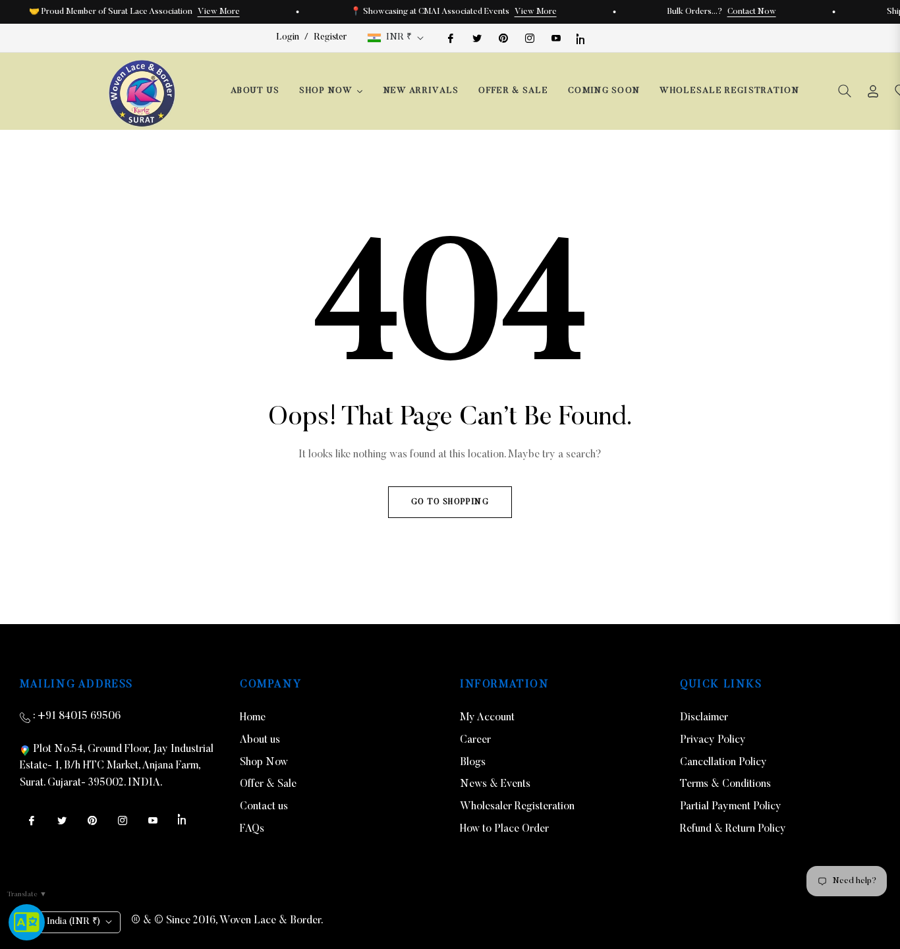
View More (219, 12)
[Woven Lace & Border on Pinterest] (502, 37)
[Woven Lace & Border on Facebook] (450, 37)
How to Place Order (504, 829)
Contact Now (751, 12)
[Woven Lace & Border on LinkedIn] (582, 37)
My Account (487, 717)
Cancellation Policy (723, 762)
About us (260, 740)
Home (253, 717)
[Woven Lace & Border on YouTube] (555, 37)
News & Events (495, 784)
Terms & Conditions (725, 784)
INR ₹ (399, 37)
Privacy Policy (713, 740)
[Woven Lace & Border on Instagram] (529, 37)
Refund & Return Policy (733, 829)
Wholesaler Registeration (517, 806)
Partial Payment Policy (730, 806)
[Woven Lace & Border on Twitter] (476, 37)
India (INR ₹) (73, 922)
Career (475, 740)
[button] (844, 90)
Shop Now (264, 762)
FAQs (252, 829)
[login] (873, 91)
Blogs (473, 762)
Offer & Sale (268, 784)
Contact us (264, 806)
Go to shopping (450, 502)
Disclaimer (704, 717)
